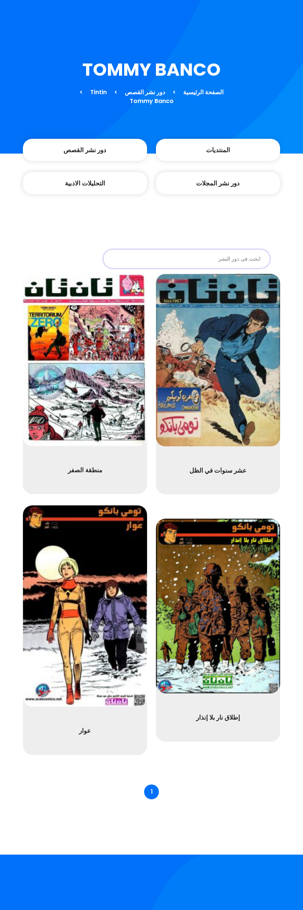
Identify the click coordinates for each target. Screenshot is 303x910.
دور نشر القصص (145, 92)
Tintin (98, 92)
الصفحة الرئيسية (203, 92)
